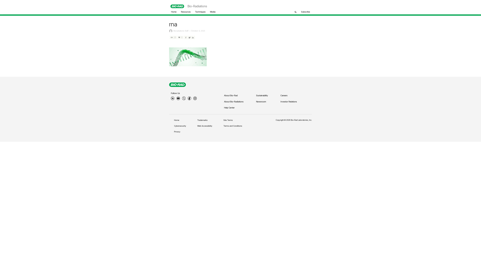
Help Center (229, 107)
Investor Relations (288, 101)
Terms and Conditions (232, 126)
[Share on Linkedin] (192, 37)
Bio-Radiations (197, 6)
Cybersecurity (180, 126)
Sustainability (262, 95)
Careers (283, 95)
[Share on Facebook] (185, 37)
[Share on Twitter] (189, 37)
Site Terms (228, 120)
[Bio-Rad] (177, 84)
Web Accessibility (204, 126)
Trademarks (202, 120)
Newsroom (261, 101)
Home (176, 120)
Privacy (177, 132)
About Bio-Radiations (234, 101)
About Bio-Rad (231, 95)
